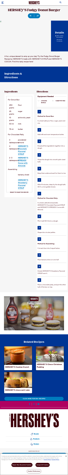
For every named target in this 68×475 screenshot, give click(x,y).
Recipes (36, 444)
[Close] (66, 456)
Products (36, 439)
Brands (36, 434)
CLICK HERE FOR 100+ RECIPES (34, 399)
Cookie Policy (47, 459)
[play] (32, 312)
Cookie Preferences (34, 471)
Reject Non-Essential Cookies (22, 465)
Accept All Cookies (42, 465)
